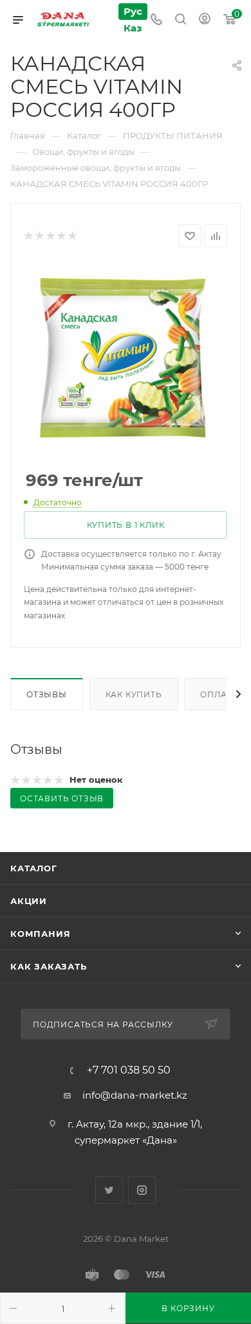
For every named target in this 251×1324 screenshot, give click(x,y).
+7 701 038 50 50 (129, 1070)
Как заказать (48, 966)
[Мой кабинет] (204, 20)
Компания (40, 933)
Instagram (142, 1190)
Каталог (33, 868)
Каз (133, 28)
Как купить (134, 694)
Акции (28, 901)
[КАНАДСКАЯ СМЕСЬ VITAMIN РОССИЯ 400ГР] (125, 359)
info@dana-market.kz (134, 1095)
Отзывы (46, 694)
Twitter (109, 1190)
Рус (133, 11)
